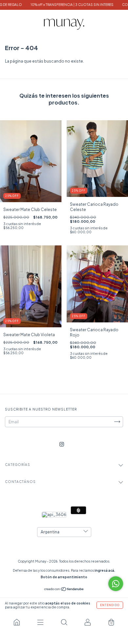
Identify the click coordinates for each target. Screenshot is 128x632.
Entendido (109, 605)
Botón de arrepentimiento (64, 577)
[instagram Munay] (62, 444)
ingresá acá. (105, 570)
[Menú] (40, 622)
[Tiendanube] (64, 589)
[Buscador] (64, 622)
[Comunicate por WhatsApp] (115, 583)
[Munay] (17, 622)
